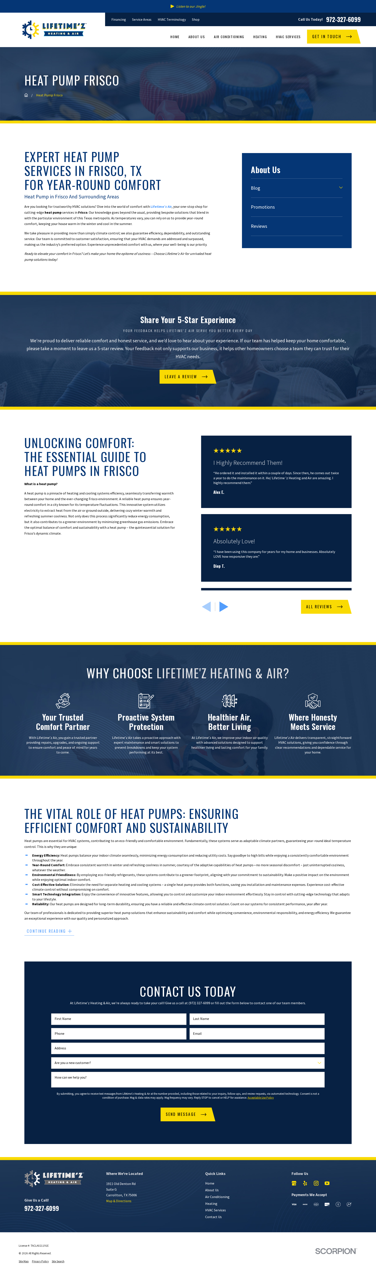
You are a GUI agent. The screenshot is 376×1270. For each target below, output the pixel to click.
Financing (118, 19)
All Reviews (319, 606)
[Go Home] (26, 95)
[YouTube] (327, 1183)
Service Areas (141, 19)
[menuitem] (294, 188)
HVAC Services (215, 1210)
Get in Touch (326, 36)
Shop (196, 19)
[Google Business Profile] (294, 1183)
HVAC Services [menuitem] (288, 36)
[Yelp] (305, 1183)
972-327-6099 (343, 19)
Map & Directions (118, 1201)
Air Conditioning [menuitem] (229, 36)
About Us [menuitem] (196, 36)
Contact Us (213, 1217)
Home (209, 1183)
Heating (211, 1203)
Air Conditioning (217, 1197)
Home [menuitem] (174, 36)
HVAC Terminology (172, 19)
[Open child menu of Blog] (341, 188)
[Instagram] (316, 1183)
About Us (212, 1190)
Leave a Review (181, 376)
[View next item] (223, 607)
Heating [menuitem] (260, 36)
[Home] (54, 29)
